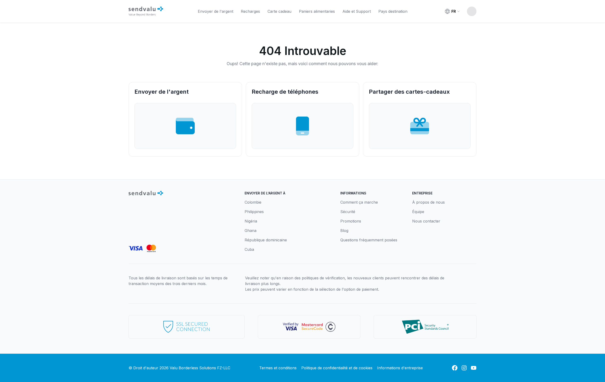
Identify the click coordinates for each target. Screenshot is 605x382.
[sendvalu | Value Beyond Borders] (146, 11)
